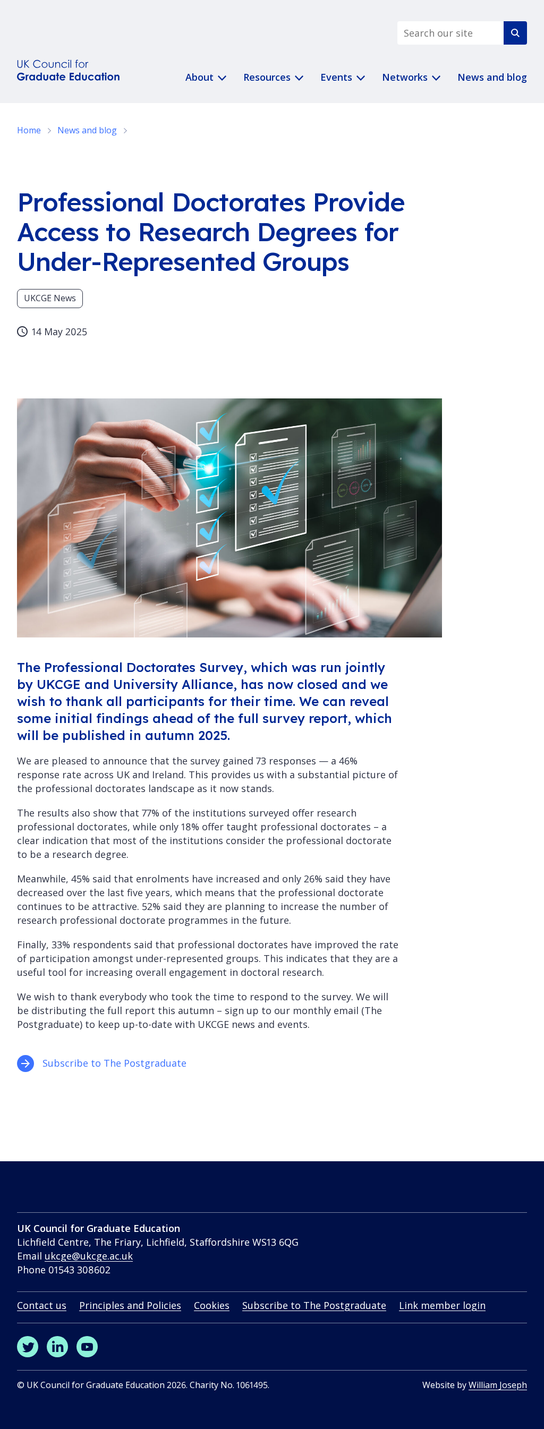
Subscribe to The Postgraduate (115, 1063)
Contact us (41, 1305)
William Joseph (498, 1385)
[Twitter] (27, 1346)
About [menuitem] (199, 77)
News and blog (87, 130)
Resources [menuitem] (267, 77)
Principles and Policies (130, 1305)
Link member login (442, 1305)
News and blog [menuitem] (492, 77)
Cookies (212, 1305)
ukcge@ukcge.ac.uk (89, 1255)
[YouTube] (87, 1346)
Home (29, 130)
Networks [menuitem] (405, 77)
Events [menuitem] (336, 77)
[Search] (515, 33)
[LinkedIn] (57, 1346)
